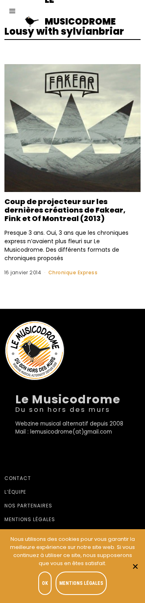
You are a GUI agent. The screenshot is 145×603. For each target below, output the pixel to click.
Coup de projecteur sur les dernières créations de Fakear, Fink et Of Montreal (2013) (65, 209)
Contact (17, 478)
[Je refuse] (135, 566)
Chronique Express (73, 272)
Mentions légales (29, 519)
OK (45, 583)
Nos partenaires (28, 505)
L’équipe (15, 491)
